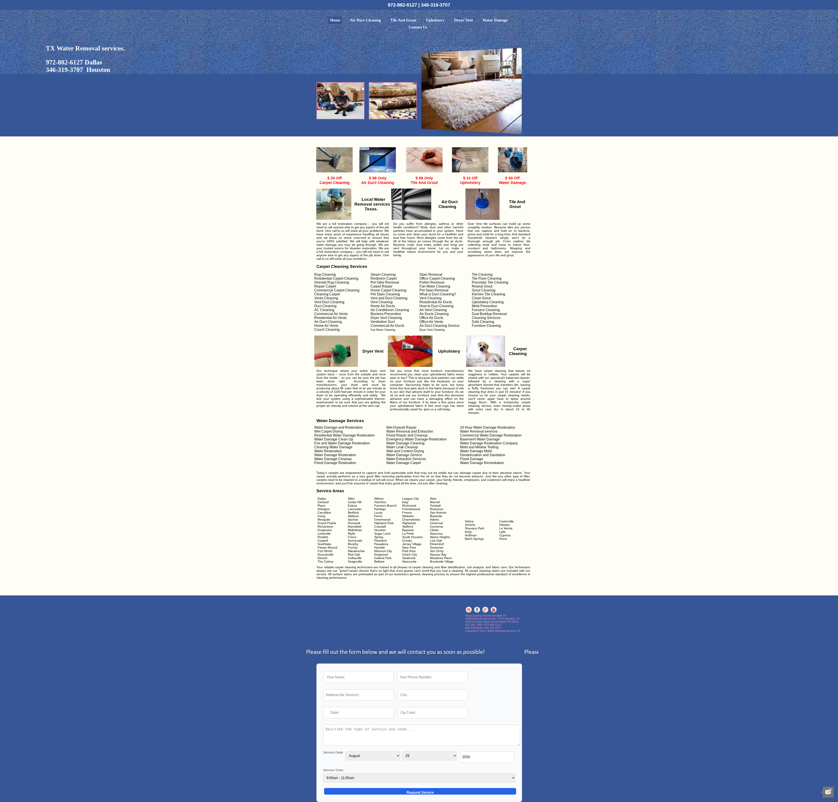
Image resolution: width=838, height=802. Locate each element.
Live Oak (436, 540)
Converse (436, 526)
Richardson (325, 526)
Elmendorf (437, 544)
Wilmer (379, 498)
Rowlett (323, 537)
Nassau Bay (438, 554)
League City (410, 498)
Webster (408, 516)
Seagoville (355, 561)
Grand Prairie (327, 523)
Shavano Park (474, 528)
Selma (469, 521)
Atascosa (436, 533)
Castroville (506, 521)
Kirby (468, 532)
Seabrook (409, 558)
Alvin (433, 498)
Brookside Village (442, 561)
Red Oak (354, 554)
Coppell (323, 540)
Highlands (409, 523)
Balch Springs (474, 538)
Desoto (322, 558)
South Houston (412, 537)
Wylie (351, 533)
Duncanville (325, 554)
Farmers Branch (385, 505)
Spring (378, 537)
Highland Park (384, 523)
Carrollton (324, 512)
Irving (321, 516)
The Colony (325, 561)
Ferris (378, 516)
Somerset (436, 547)
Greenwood (382, 519)
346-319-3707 (435, 5)
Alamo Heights (440, 537)
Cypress (505, 535)
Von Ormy (437, 551)
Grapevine (325, 530)
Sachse (353, 519)
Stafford (407, 526)
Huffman (471, 535)
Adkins (434, 519)
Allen (351, 498)
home (335, 20)
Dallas (322, 498)
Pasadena (381, 544)
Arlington (324, 509)
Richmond (409, 505)
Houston (380, 530)
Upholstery (435, 20)
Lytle (502, 532)
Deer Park (409, 547)
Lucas (378, 512)
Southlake (324, 544)
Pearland (380, 540)
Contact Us (418, 27)
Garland (323, 502)
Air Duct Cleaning (365, 20)
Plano (321, 505)
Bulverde (436, 516)
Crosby (407, 540)
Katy (405, 502)
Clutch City (409, 554)
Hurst (503, 538)
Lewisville (324, 533)
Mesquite (324, 519)
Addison (353, 516)
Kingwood (381, 554)
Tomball (435, 505)
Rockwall (354, 523)
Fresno (407, 512)
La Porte (408, 533)
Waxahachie (356, 551)
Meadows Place (441, 558)
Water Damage (495, 20)
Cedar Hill (354, 502)
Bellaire (379, 561)
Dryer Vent (463, 20)
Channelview (411, 519)
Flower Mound (327, 547)
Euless (352, 505)
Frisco (352, 537)
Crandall (380, 526)
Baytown (408, 530)
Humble (379, 547)
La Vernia (505, 528)
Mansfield (354, 526)
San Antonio (438, 512)
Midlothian (355, 530)
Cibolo (434, 530)
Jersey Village (411, 544)
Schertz (470, 525)
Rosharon (436, 509)
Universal (436, 523)
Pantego (380, 509)
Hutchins (380, 502)
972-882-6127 (403, 5)
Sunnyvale (355, 540)
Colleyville (355, 558)
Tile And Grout (403, 20)
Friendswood (411, 509)
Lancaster (355, 509)
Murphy (353, 544)
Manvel (435, 502)
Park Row (409, 551)
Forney (353, 547)
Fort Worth (325, 551)
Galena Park (383, 558)
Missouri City (383, 551)
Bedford (353, 512)
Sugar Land (382, 533)
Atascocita (409, 561)
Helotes (504, 525)
